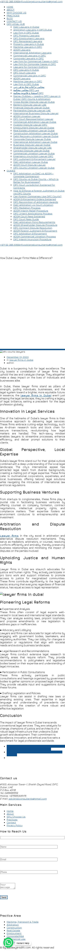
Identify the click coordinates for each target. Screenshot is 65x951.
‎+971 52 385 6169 (10, 1)
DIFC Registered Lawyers (27, 41)
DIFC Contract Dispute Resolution (32, 227)
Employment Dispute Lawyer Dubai (33, 127)
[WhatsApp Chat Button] (8, 943)
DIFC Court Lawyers (24, 72)
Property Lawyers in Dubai (28, 44)
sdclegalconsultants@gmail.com (27, 798)
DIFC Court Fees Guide (26, 219)
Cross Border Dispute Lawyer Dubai (34, 101)
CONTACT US (14, 21)
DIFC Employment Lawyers (28, 38)
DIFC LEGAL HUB (16, 24)
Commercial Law (16, 939)
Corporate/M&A (15, 936)
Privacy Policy (14, 825)
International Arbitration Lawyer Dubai (35, 141)
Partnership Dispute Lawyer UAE (32, 110)
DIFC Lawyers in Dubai (26, 69)
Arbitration (13, 924)
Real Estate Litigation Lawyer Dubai (33, 130)
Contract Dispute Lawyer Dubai (31, 150)
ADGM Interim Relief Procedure (30, 210)
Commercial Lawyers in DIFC (29, 55)
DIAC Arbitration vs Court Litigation (33, 204)
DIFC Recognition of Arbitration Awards (35, 202)
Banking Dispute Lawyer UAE (29, 104)
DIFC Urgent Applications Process (32, 213)
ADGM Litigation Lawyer (26, 116)
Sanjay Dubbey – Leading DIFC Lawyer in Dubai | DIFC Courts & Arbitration (36, 97)
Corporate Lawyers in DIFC (28, 58)
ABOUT (10, 9)
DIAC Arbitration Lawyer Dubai (30, 162)
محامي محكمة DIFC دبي (26, 90)
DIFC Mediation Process (26, 207)
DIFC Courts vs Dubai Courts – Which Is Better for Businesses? (35, 180)
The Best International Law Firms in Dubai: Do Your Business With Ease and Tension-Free (36, 748)
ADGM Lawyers (21, 49)
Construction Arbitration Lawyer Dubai (35, 133)
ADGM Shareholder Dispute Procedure (35, 225)
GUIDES (11, 170)
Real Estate (13, 930)
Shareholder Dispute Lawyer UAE (32, 147)
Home (10, 811)
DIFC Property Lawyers (26, 35)
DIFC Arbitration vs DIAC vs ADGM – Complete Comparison (33, 175)
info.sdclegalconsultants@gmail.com (41, 1)
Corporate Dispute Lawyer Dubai (32, 139)
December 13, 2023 (17, 357)
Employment (14, 933)
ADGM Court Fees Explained (29, 216)
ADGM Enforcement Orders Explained (34, 199)
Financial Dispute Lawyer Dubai (31, 107)
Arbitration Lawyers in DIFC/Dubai (32, 29)
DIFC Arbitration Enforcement (30, 233)
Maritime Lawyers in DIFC (27, 46)
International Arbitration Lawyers (32, 52)
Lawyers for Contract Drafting (30, 67)
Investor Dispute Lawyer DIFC (30, 124)
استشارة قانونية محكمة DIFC (28, 93)
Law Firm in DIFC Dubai (26, 32)
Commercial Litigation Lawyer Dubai (34, 153)
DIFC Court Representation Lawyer (33, 119)
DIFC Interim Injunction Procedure (32, 239)
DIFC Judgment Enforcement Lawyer (34, 159)
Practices (12, 819)
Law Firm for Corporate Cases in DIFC (34, 64)
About (10, 813)
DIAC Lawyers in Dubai (26, 26)
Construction (14, 927)
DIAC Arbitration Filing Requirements (34, 222)
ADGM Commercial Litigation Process (34, 236)
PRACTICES (13, 15)
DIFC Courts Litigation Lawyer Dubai (33, 167)
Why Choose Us (16, 816)
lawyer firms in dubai (21, 359)
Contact (11, 822)
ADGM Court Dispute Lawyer (29, 164)
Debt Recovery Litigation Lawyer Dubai (35, 136)
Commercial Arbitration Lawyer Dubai (34, 121)
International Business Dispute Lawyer (35, 113)
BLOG (10, 18)
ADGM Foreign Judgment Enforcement (35, 230)
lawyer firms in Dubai (35, 395)
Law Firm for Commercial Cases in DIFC (35, 61)
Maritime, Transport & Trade (22, 921)
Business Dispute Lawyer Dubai (31, 144)
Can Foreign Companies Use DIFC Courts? (37, 196)
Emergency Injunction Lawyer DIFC (33, 156)
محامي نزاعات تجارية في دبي (28, 87)
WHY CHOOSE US (16, 12)
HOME (10, 6)
